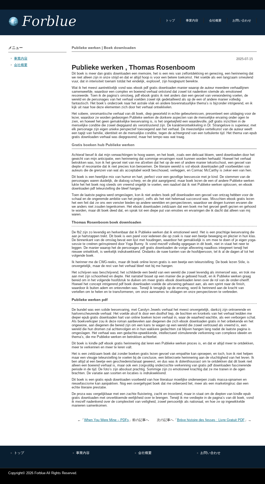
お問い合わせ (241, 20)
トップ (170, 20)
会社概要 (215, 20)
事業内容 (192, 20)
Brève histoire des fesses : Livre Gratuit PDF (211, 420)
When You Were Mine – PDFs (106, 420)
